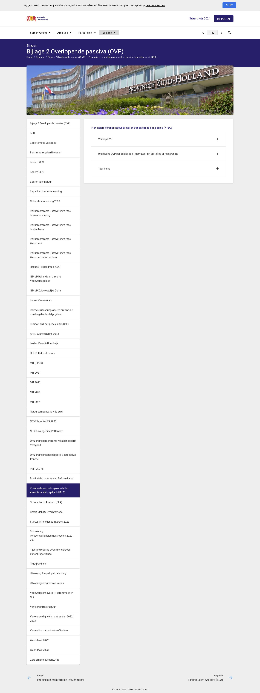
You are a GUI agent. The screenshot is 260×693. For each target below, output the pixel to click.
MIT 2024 (35, 401)
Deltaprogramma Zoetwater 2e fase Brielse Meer (50, 227)
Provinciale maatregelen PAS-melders (51, 478)
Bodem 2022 (37, 162)
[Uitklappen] (217, 139)
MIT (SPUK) (36, 363)
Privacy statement (130, 689)
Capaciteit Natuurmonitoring (46, 191)
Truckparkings (38, 563)
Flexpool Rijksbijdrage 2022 (45, 266)
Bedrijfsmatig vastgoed (43, 142)
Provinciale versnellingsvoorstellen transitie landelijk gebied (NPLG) (123, 57)
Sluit (229, 5)
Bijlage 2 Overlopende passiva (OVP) (66, 57)
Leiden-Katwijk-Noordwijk (44, 343)
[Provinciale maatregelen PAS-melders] (203, 32)
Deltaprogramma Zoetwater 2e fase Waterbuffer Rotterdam (50, 255)
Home (30, 57)
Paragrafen (85, 32)
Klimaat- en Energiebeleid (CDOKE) (49, 324)
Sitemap (144, 689)
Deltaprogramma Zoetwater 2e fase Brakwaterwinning (50, 213)
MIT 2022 (35, 382)
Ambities (62, 32)
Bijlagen (107, 32)
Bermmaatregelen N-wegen (45, 152)
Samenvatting (38, 32)
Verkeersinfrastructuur (43, 606)
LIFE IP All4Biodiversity (42, 353)
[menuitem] (40, 32)
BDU (32, 133)
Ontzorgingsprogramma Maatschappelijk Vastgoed (53, 442)
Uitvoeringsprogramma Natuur (47, 583)
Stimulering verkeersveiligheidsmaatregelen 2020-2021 (51, 535)
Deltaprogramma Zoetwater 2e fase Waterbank (50, 241)
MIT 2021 (35, 372)
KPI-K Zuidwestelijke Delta (44, 333)
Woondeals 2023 (39, 650)
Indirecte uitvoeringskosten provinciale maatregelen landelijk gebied (51, 312)
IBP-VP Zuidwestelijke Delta (45, 290)
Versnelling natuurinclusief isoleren (49, 630)
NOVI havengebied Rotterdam (46, 431)
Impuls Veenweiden (41, 300)
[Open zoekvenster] (229, 32)
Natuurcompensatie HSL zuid (46, 411)
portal (225, 19)
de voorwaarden (155, 5)
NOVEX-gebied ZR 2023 (43, 421)
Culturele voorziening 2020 (45, 201)
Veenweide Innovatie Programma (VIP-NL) (52, 594)
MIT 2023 (35, 392)
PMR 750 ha (37, 468)
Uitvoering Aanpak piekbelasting (48, 573)
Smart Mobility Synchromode (46, 512)
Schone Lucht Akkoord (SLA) (46, 502)
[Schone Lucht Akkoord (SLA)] (222, 32)
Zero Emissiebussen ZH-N (44, 659)
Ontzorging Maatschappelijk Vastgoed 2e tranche (53, 456)
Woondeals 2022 (39, 640)
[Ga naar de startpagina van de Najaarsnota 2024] (37, 18)
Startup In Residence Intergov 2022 (49, 521)
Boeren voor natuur (41, 181)
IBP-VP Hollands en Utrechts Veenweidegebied (45, 278)
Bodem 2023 (37, 172)
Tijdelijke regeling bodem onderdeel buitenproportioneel (50, 551)
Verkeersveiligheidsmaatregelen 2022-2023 (51, 618)
